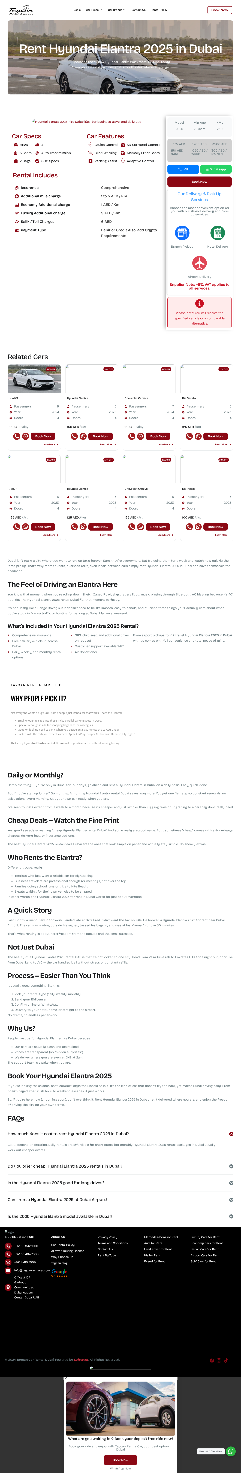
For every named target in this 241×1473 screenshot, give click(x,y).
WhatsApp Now (120, 1468)
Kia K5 (14, 398)
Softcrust (81, 1360)
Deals (77, 9)
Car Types (92, 9)
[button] (73, 121)
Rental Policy (159, 9)
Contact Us (138, 9)
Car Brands (115, 9)
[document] (120, 1425)
